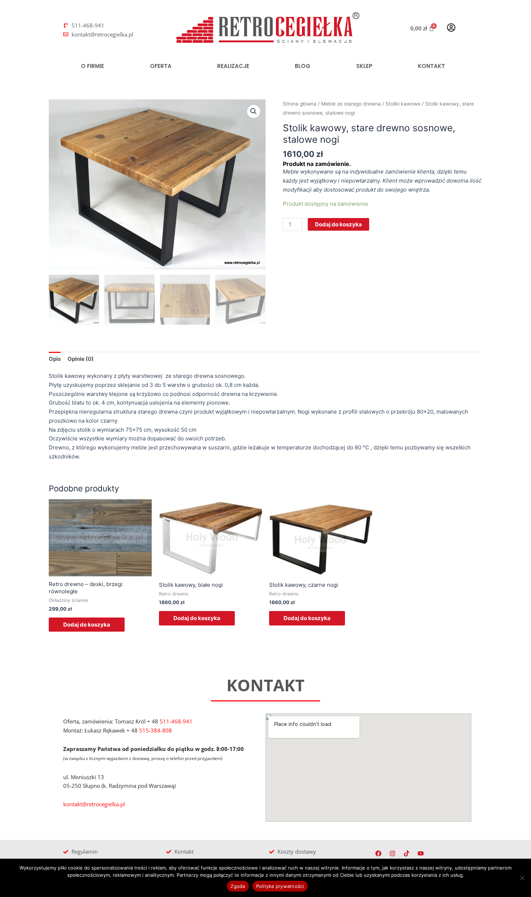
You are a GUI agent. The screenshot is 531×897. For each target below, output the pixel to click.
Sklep (364, 66)
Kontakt (431, 66)
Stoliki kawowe (402, 104)
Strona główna (299, 104)
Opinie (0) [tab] (81, 358)
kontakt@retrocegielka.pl (94, 804)
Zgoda (237, 886)
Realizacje (233, 66)
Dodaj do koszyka (338, 224)
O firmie (92, 66)
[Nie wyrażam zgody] (522, 877)
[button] (253, 111)
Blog (302, 66)
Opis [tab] (55, 358)
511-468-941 (176, 721)
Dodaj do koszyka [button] (86, 624)
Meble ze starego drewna (351, 104)
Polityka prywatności (280, 886)
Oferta (161, 66)
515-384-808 (155, 730)
